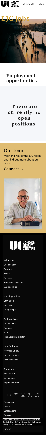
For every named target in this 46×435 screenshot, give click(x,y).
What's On (28, 4)
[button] (41, 4)
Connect (11, 169)
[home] (0, 4)
